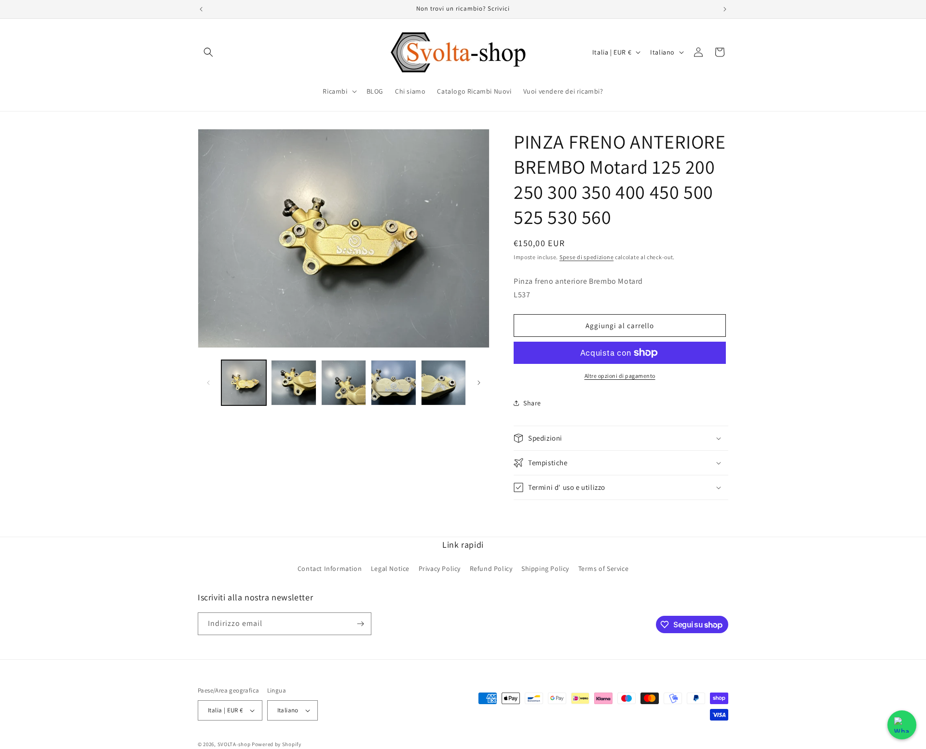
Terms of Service (603, 568)
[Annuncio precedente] (201, 9)
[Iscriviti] (360, 623)
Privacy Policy (440, 568)
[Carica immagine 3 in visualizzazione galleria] (343, 382)
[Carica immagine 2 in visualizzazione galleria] (293, 382)
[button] (208, 52)
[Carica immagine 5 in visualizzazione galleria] (443, 382)
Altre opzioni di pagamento (620, 375)
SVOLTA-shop (234, 744)
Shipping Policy (545, 568)
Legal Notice (390, 568)
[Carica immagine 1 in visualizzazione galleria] (243, 382)
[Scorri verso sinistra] (208, 382)
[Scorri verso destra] (479, 382)
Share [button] (532, 403)
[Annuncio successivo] (724, 9)
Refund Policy (491, 568)
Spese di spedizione (586, 257)
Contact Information (330, 568)
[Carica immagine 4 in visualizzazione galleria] (393, 382)
